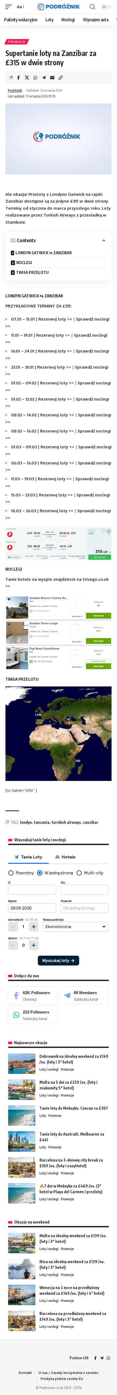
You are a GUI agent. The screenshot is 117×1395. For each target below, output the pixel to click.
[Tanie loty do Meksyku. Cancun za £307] (21, 1115)
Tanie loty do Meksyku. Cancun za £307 (73, 1108)
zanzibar (90, 822)
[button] (10, 6)
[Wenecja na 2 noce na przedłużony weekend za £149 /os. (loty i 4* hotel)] (21, 1295)
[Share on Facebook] (18, 77)
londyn (26, 822)
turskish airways (66, 822)
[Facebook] (33, 996)
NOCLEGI (24, 262)
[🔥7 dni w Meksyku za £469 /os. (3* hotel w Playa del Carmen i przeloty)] (21, 1193)
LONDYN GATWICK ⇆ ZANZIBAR (44, 252)
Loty (42, 1115)
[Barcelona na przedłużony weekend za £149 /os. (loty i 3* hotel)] (21, 1321)
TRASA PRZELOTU (32, 272)
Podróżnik (15, 90)
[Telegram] (84, 996)
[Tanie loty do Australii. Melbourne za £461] (21, 1141)
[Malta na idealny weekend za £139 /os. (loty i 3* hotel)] (21, 1243)
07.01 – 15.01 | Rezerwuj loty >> (41, 319)
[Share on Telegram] (44, 77)
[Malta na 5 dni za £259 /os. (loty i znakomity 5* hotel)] (21, 1089)
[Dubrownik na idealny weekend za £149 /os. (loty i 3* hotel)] (21, 1063)
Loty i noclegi (49, 1069)
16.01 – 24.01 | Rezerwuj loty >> (41, 351)
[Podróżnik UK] (58, 7)
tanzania (42, 822)
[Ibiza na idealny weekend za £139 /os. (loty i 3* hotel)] (21, 1269)
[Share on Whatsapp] (35, 77)
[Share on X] (27, 77)
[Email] (52, 77)
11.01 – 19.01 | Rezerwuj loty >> (40, 335)
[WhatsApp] (33, 1015)
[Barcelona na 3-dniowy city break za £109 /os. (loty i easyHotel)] (21, 1167)
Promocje (16, 41)
